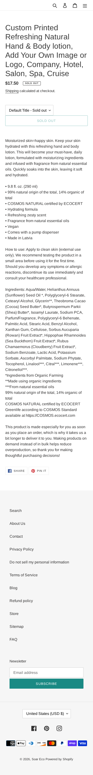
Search (16, 511)
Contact (16, 536)
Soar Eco (38, 759)
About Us (17, 523)
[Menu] (85, 5)
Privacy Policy (22, 549)
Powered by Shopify (59, 759)
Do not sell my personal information (39, 562)
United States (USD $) (45, 714)
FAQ (13, 639)
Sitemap (17, 626)
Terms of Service (24, 575)
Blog (13, 588)
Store (14, 614)
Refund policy (21, 601)
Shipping (12, 91)
